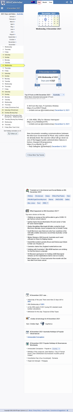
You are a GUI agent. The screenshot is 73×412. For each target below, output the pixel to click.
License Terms (46, 410)
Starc (68, 196)
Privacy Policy (37, 410)
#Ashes (30, 196)
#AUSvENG (59, 199)
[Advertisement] (48, 48)
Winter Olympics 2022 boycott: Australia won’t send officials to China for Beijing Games (45, 238)
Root (38, 203)
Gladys (47, 196)
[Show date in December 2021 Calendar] (48, 22)
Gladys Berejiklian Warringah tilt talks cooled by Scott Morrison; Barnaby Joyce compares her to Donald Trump (47, 227)
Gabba (67, 199)
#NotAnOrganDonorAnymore (37, 199)
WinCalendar (14, 2)
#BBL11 (45, 203)
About (30, 410)
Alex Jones (31, 203)
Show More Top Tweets (35, 155)
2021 (29, 301)
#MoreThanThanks (58, 196)
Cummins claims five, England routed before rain (45, 246)
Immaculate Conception (36, 337)
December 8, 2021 (62, 110)
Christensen (39, 196)
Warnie (51, 199)
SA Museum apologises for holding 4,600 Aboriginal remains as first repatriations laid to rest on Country (46, 255)
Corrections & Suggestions (58, 410)
